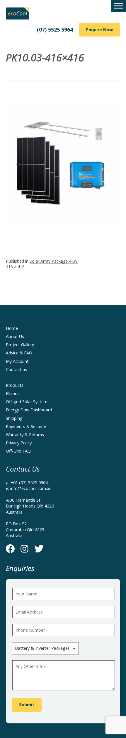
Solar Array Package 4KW (54, 261)
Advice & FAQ (19, 353)
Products (14, 385)
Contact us (16, 369)
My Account (17, 361)
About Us (15, 336)
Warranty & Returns (25, 434)
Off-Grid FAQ (18, 451)
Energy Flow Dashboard (29, 410)
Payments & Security (26, 426)
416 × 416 (15, 266)
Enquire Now (99, 29)
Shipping (14, 418)
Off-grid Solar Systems (28, 401)
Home (12, 328)
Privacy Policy (19, 443)
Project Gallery (20, 344)
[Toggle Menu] (118, 5)
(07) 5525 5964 (55, 29)
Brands (13, 393)
